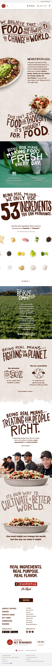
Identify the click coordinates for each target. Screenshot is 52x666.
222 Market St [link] (32, 6)
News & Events (29, 610)
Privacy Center (4, 661)
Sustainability (29, 622)
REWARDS (5, 624)
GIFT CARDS (6, 618)
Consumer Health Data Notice (31, 657)
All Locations (29, 620)
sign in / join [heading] (43, 6)
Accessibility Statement (6, 655)
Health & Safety (29, 614)
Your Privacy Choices (6, 663)
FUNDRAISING (7, 621)
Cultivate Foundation (31, 616)
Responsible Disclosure (31, 624)
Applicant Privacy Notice (30, 655)
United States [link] (20, 650)
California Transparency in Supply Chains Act (10, 657)
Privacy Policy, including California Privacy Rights (35, 661)
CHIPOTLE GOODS (8, 615)
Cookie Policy (28, 659)
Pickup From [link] (31, 5)
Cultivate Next (29, 618)
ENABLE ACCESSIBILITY (45, 1)
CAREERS (5, 612)
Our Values (28, 608)
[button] (26, 600)
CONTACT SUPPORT (9, 608)
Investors (28, 612)
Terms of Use (4, 659)
